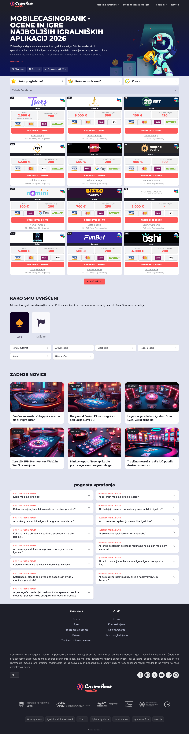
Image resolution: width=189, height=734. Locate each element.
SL (13, 675)
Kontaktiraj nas (116, 624)
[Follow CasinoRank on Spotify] (169, 675)
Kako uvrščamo (116, 629)
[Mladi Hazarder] (129, 704)
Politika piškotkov (94, 730)
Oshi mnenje (151, 269)
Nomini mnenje (37, 224)
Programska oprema (76, 629)
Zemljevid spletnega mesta (76, 640)
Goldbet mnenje (38, 180)
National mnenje (151, 180)
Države (76, 635)
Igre (76, 624)
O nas (116, 619)
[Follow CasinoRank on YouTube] (162, 675)
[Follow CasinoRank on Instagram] (147, 675)
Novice (175, 4)
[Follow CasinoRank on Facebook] (140, 675)
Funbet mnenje (94, 269)
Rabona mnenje (94, 180)
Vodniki (160, 4)
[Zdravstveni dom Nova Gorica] (148, 704)
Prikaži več (92, 281)
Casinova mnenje (151, 224)
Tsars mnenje (37, 135)
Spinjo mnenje (37, 269)
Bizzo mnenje (94, 224)
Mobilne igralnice (107, 4)
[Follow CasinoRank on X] (155, 675)
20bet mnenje (151, 135)
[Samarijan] (107, 704)
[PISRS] (73, 704)
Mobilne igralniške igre (136, 4)
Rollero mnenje (94, 135)
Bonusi (76, 619)
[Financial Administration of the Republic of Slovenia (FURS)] (34, 704)
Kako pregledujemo (117, 635)
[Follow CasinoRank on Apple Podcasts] (176, 675)
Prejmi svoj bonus (37, 131)
